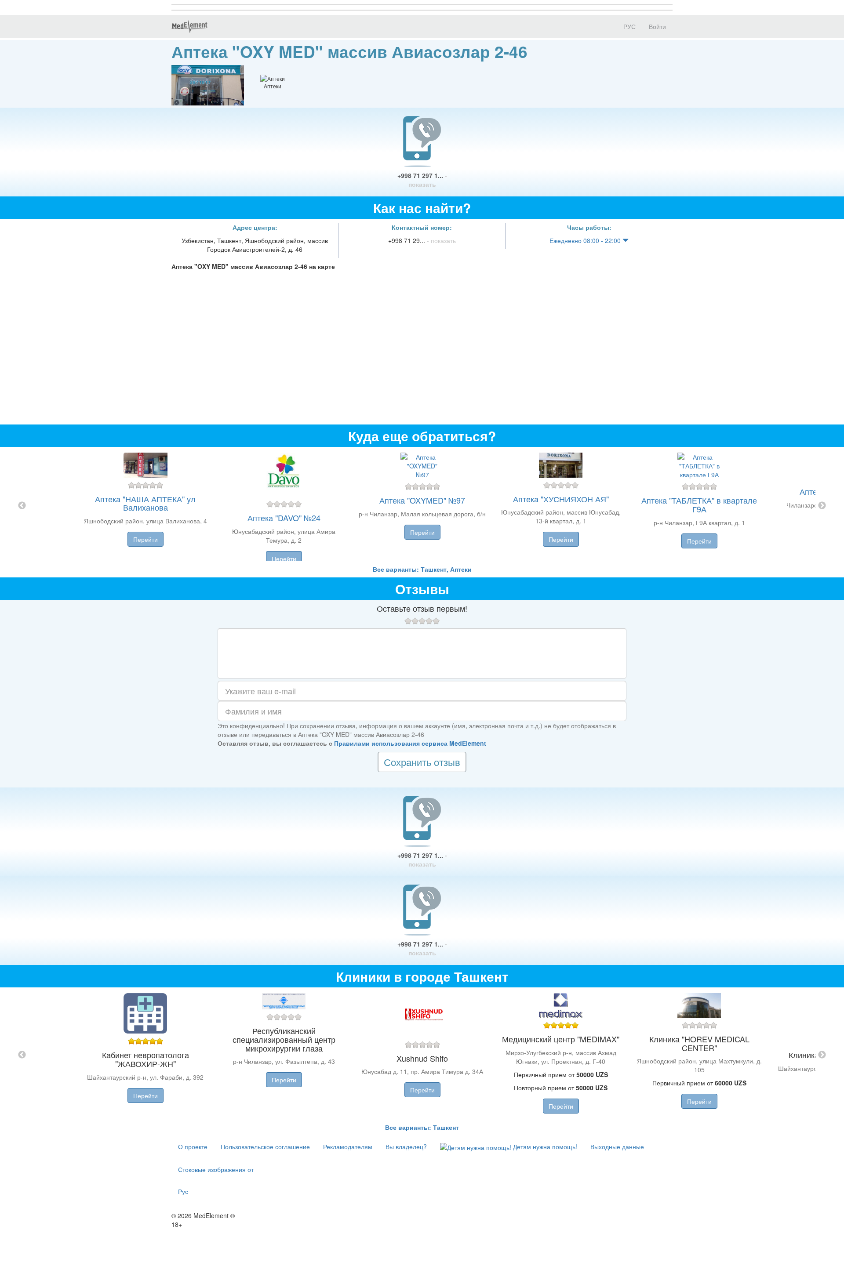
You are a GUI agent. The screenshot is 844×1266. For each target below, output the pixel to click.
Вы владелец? (406, 1146)
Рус (183, 1191)
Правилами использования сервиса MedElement (410, 743)
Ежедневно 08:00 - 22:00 (585, 240)
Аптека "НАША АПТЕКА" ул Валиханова (145, 503)
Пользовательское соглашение (265, 1146)
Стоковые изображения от (216, 1169)
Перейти (145, 539)
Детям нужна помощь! (544, 1146)
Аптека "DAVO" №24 (283, 517)
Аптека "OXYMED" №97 (422, 500)
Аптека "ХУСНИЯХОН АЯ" (561, 498)
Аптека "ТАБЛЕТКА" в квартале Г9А (699, 504)
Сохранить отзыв (422, 762)
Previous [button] (22, 505)
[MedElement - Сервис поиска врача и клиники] (189, 26)
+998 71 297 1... (422, 180)
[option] (422, 506)
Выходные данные (617, 1146)
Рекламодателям (347, 1146)
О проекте (192, 1146)
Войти (657, 26)
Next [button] (822, 505)
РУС (629, 26)
